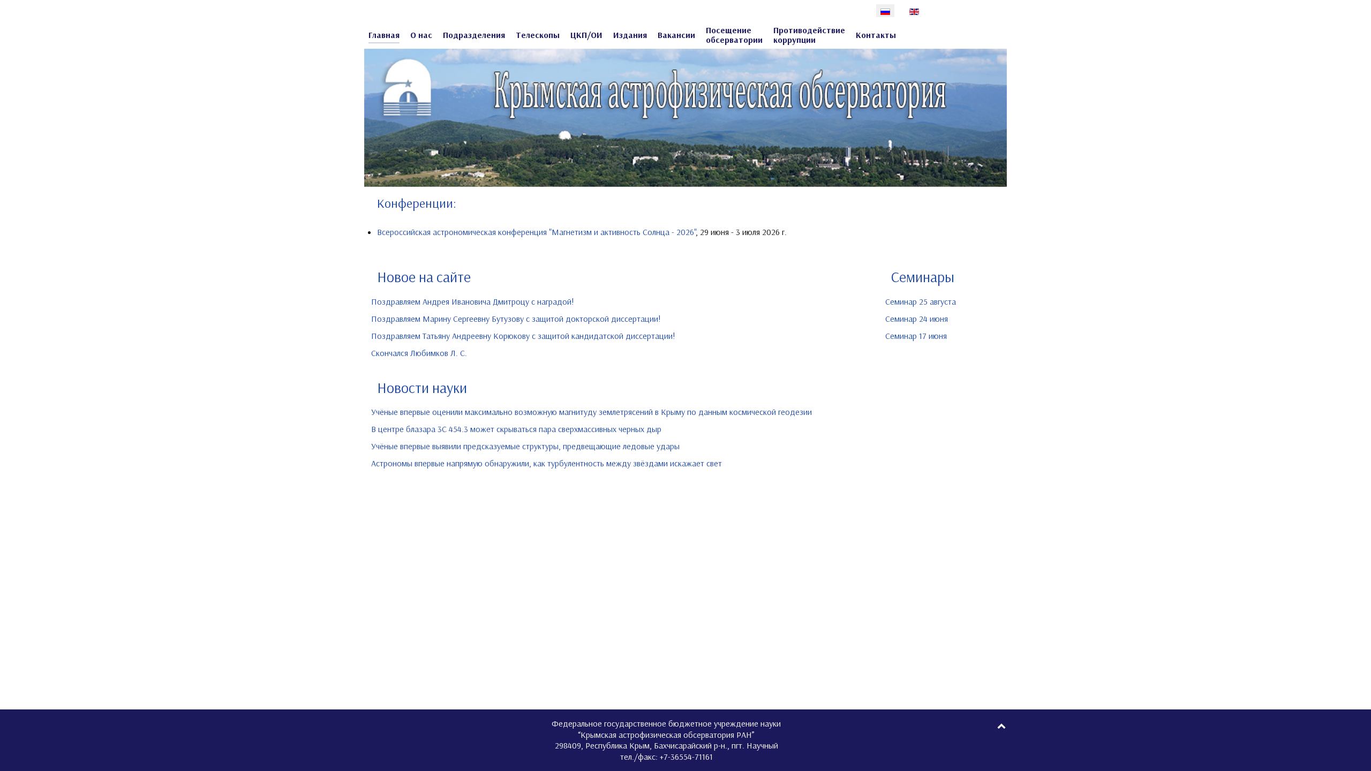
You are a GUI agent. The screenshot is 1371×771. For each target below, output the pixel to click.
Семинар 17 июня (916, 335)
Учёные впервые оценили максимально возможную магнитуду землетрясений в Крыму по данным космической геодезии (591, 411)
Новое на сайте (424, 277)
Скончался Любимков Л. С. (419, 352)
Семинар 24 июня (916, 318)
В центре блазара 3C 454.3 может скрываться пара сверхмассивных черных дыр (516, 429)
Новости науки (422, 388)
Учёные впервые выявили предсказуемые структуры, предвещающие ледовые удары (525, 446)
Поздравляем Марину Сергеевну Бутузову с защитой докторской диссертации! (516, 318)
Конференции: (416, 203)
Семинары (922, 277)
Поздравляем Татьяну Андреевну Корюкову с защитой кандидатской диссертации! (523, 335)
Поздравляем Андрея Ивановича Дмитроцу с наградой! (472, 301)
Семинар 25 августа (920, 301)
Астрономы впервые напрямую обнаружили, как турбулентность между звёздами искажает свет (546, 463)
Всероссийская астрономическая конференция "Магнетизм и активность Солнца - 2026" (536, 231)
